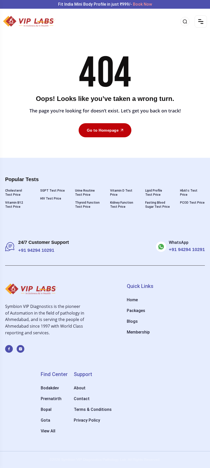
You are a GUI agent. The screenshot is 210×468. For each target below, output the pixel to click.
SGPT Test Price (52, 190)
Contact (82, 398)
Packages (136, 310)
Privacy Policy (87, 420)
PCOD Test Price (192, 202)
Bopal (46, 409)
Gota (45, 420)
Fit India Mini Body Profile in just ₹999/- (105, 4)
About (80, 388)
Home (132, 299)
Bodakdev (50, 388)
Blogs (132, 321)
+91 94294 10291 (187, 249)
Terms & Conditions (93, 409)
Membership (138, 332)
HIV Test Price (50, 198)
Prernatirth (51, 398)
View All (48, 431)
